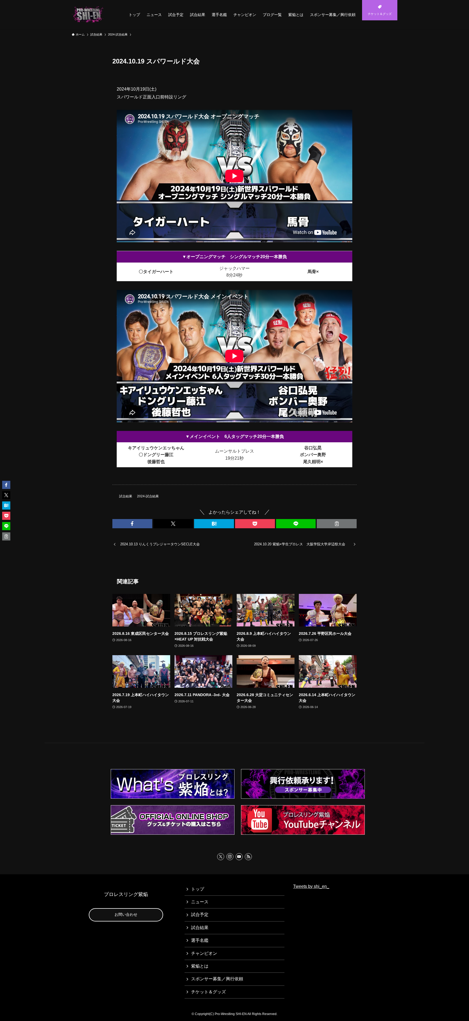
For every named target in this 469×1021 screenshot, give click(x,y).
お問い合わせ (126, 914)
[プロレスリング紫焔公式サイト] (89, 15)
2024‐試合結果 (148, 496)
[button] (132, 523)
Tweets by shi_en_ (311, 886)
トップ (197, 889)
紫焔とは (199, 966)
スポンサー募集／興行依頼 (217, 979)
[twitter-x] (220, 856)
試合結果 (125, 496)
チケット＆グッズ (208, 992)
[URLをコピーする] (337, 523)
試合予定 (199, 914)
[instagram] (229, 856)
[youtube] (239, 856)
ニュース (199, 902)
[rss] (248, 856)
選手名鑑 (199, 940)
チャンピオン (204, 953)
